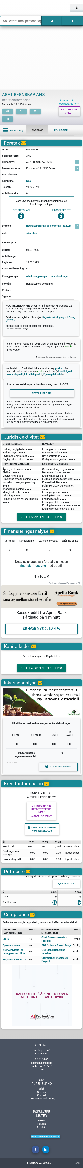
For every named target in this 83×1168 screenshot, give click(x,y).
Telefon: (6, 186)
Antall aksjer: (9, 256)
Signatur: (7, 296)
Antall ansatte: (10, 193)
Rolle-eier (61, 130)
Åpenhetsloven (11, 945)
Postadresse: (10, 174)
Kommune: (8, 180)
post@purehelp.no (41, 1062)
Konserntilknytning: (13, 268)
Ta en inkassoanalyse (60, 766)
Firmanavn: (8, 161)
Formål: (6, 283)
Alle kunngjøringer (36, 276)
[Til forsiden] (17, 8)
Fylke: (5, 233)
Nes (28, 180)
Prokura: (7, 290)
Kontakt (41, 1095)
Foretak (37, 130)
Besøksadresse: (11, 168)
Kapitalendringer (59, 276)
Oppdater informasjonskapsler (45, 1136)
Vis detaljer (67, 883)
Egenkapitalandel (52, 374)
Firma (41, 1120)
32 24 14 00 (41, 1059)
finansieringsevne (33, 566)
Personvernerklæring (43, 1098)
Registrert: (8, 262)
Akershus (31, 233)
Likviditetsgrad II (33, 374)
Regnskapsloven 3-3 (14, 959)
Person (41, 1124)
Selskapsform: (10, 155)
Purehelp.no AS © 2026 (38, 1162)
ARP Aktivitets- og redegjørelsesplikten (14, 951)
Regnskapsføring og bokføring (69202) (48, 225)
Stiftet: (6, 249)
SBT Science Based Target (57, 945)
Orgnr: (5, 149)
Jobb (41, 1088)
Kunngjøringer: (10, 276)
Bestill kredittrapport (43, 829)
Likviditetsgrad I (14, 374)
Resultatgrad (65, 371)
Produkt (41, 1127)
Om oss (41, 1092)
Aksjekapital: (9, 242)
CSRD (6, 938)
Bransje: (7, 225)
